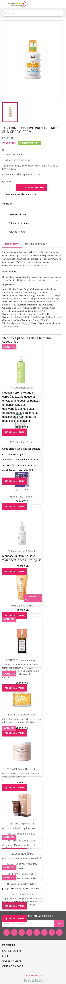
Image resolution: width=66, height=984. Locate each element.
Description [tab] (12, 243)
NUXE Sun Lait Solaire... (22, 605)
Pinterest (32, 203)
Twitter (14, 932)
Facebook (6, 932)
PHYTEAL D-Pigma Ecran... (22, 823)
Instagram (52, 932)
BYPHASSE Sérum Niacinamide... (22, 660)
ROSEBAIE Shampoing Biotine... (22, 863)
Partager (16, 203)
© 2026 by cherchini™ (33, 975)
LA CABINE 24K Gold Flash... (22, 714)
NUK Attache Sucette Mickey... (22, 883)
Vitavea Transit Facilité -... (22, 496)
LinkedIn (59, 932)
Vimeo (44, 932)
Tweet (24, 203)
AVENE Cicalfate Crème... (22, 442)
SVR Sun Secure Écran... (22, 853)
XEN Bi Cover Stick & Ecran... (22, 840)
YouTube (29, 932)
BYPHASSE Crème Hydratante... (22, 769)
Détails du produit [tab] (36, 243)
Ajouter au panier (31, 188)
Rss (21, 932)
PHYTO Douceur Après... (22, 893)
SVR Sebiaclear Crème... (22, 387)
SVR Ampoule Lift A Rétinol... (22, 551)
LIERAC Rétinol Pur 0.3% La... (22, 833)
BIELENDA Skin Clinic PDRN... (22, 873)
